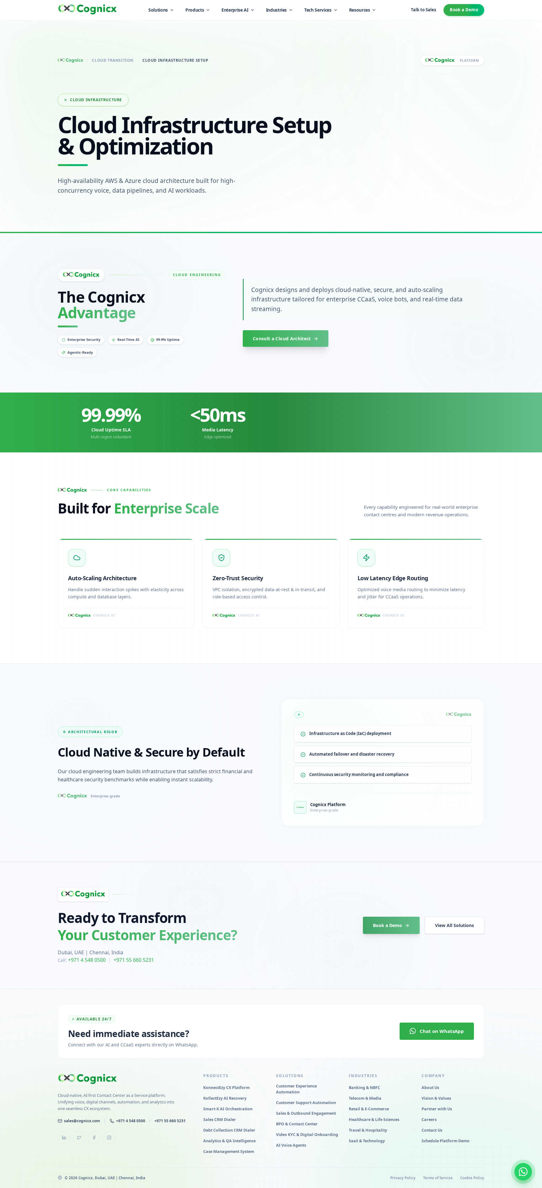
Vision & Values (436, 1098)
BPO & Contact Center (297, 1124)
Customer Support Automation (306, 1102)
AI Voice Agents (291, 1145)
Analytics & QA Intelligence (229, 1141)
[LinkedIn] (64, 1137)
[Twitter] (79, 1137)
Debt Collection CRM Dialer (229, 1130)
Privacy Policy (403, 1177)
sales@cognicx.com (82, 1120)
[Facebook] (94, 1137)
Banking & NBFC (364, 1087)
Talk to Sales (423, 10)
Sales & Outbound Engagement (306, 1113)
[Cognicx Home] (87, 9)
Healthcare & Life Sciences (374, 1119)
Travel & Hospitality (368, 1130)
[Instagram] (109, 1137)
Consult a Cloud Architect (282, 338)
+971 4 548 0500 (87, 959)
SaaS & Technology (367, 1141)
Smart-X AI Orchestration (227, 1109)
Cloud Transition (113, 60)
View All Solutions (454, 925)
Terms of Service (438, 1177)
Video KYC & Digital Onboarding (307, 1134)
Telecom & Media (365, 1098)
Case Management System (228, 1151)
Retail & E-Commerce (369, 1109)
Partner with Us (437, 1109)
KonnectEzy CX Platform (226, 1087)
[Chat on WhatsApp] (523, 1171)
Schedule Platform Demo (446, 1141)
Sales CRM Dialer (219, 1119)
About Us (430, 1087)
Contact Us (432, 1130)
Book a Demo (464, 10)
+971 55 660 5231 (134, 959)
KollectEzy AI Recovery (225, 1098)
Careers (429, 1119)
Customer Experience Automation (296, 1089)
